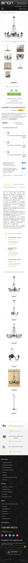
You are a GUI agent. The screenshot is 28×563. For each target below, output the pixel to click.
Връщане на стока (7, 496)
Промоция (4, 479)
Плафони (4, 474)
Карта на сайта (6, 518)
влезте (12, 175)
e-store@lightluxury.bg (6, 531)
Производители (6, 508)
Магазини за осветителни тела (10, 503)
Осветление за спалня (8, 470)
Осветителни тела (6, 462)
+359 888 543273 (9, 527)
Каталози (4, 506)
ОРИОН (3, 12)
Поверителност (6, 489)
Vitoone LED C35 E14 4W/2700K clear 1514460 (16, 135)
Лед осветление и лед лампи (9, 477)
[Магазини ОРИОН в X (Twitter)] (10, 535)
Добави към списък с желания (15, 98)
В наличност (14, 110)
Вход (25, 6)
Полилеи (4, 472)
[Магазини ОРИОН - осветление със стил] (7, 2)
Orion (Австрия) (13, 118)
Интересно (5, 511)
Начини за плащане (7, 491)
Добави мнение (14, 100)
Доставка (4, 494)
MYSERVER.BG (24, 560)
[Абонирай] (25, 547)
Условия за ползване (7, 486)
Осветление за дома (7, 465)
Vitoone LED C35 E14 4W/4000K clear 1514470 (16, 145)
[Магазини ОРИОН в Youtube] (6, 535)
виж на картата (12, 244)
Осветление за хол (7, 467)
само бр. (20, 110)
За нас (3, 516)
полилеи (21, 195)
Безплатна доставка (14, 86)
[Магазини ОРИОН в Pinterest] (17, 535)
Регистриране (19, 6)
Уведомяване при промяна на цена (15, 102)
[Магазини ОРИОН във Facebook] (2, 535)
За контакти (5, 513)
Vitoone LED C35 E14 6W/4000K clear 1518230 (16, 154)
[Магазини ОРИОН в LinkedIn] (13, 535)
